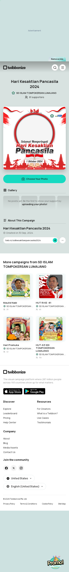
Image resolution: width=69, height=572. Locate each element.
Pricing (6, 417)
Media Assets (10, 447)
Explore (7, 408)
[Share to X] (13, 468)
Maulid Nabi (10, 302)
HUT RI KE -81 (43, 302)
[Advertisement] (34, 32)
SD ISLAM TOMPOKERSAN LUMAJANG (19, 306)
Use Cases (43, 417)
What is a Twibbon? (47, 413)
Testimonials (44, 422)
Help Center (9, 422)
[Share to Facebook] (6, 468)
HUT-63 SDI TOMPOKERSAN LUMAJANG (45, 348)
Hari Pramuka (11, 345)
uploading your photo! (34, 204)
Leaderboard (10, 413)
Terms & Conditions (28, 503)
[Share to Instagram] (21, 468)
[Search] (55, 67)
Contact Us (9, 452)
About (6, 438)
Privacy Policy (9, 503)
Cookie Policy (47, 503)
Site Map (62, 503)
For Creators (44, 408)
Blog (5, 443)
